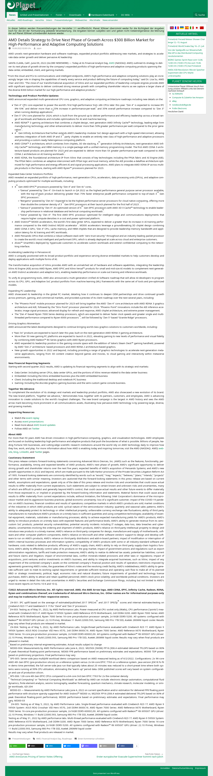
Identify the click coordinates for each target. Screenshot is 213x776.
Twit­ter (35, 428)
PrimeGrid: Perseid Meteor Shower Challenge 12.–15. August (186, 41)
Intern (49, 20)
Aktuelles (11, 20)
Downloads (75, 14)
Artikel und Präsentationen (34, 14)
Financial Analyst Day (51, 738)
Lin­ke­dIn (24, 451)
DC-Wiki (125, 14)
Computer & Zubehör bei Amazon (187, 97)
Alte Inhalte (95, 20)
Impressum (200, 768)
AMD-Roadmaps (25, 20)
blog (15, 451)
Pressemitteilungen (64, 20)
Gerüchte (39, 20)
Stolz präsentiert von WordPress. (106, 773)
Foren (59, 14)
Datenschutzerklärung (182, 768)
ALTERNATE (177, 93)
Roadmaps (67, 738)
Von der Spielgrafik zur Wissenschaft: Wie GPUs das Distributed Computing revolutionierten (185, 53)
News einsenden (110, 20)
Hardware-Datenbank (102, 14)
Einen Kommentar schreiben (91, 738)
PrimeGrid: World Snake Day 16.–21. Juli (186, 46)
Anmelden (165, 768)
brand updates (45, 424)
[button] (51, 15)
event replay (32, 417)
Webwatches (81, 20)
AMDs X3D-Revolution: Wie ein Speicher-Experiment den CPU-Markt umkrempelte (186, 72)
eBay (174, 101)
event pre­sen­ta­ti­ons (33, 421)
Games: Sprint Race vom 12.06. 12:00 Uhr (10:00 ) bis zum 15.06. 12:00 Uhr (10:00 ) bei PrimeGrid (185, 62)
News (12, 14)
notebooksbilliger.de (181, 104)
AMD (38, 738)
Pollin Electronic (179, 108)
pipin (39, 48)
